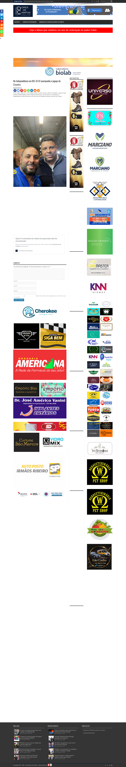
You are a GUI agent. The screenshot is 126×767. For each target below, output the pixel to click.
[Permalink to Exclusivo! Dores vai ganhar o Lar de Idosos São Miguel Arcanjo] (16, 753)
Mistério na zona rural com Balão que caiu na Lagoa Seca (30, 743)
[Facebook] (14, 90)
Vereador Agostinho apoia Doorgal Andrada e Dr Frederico (64, 737)
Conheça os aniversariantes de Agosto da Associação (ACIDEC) (31, 737)
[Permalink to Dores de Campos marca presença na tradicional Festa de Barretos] (51, 734)
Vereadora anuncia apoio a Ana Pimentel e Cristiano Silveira (38, 1)
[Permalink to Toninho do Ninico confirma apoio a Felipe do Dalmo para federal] (51, 759)
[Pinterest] (21, 90)
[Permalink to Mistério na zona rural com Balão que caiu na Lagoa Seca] (16, 747)
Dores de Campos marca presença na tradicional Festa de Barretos (65, 731)
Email (15, 286)
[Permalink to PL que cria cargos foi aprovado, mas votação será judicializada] (16, 734)
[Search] (111, 1)
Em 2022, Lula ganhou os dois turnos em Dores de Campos (65, 743)
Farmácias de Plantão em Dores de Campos (51, 22)
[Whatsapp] (28, 90)
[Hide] (0, 38)
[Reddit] (35, 90)
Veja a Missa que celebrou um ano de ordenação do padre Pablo (63, 30)
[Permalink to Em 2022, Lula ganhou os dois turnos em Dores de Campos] (51, 747)
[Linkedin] (31, 90)
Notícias (16, 22)
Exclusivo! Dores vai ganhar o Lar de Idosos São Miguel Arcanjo (30, 749)
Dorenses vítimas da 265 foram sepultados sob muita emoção (29, 756)
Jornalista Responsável (30, 22)
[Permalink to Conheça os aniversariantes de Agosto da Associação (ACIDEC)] (16, 740)
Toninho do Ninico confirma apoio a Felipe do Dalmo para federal (64, 756)
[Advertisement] (63, 46)
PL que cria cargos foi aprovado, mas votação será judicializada (30, 731)
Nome (15, 281)
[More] (38, 90)
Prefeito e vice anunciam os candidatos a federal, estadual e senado (66, 749)
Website (16, 291)
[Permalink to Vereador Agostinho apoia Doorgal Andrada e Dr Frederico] (51, 740)
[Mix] (24, 90)
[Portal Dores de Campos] (23, 16)
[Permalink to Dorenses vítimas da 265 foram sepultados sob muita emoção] (16, 759)
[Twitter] (18, 90)
